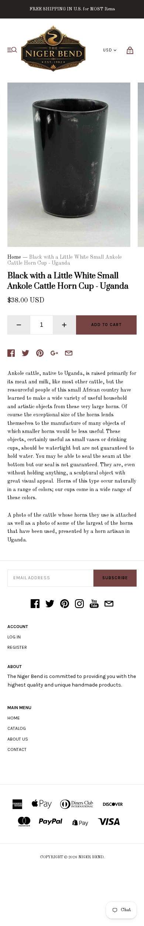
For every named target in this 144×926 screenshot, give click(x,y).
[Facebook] (35, 604)
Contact (17, 749)
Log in (14, 637)
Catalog (16, 728)
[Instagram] (79, 604)
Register (17, 647)
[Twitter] (49, 604)
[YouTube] (94, 604)
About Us (17, 739)
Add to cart (106, 324)
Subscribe (115, 578)
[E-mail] (108, 604)
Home (14, 257)
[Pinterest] (64, 604)
